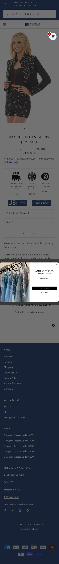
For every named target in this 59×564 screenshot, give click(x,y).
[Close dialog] (57, 264)
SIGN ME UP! (44, 288)
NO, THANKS (44, 292)
